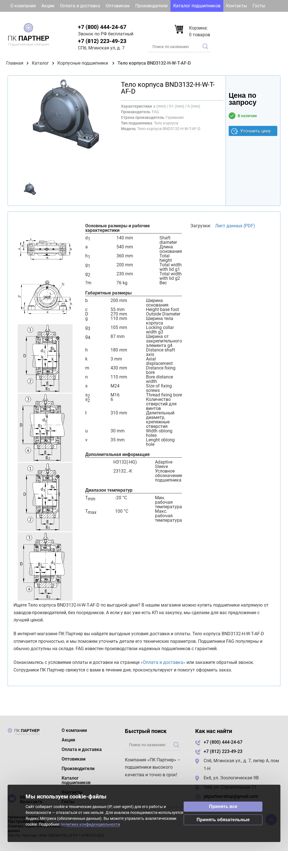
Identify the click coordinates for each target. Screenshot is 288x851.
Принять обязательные (223, 819)
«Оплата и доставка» (163, 662)
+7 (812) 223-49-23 (102, 41)
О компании (23, 5)
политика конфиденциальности (90, 824)
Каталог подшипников (196, 5)
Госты (259, 5)
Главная (14, 63)
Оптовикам (118, 5)
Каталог (40, 63)
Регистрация (264, 17)
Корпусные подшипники (83, 63)
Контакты (236, 5)
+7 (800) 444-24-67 (102, 27)
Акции (47, 5)
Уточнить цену (255, 131)
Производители (151, 5)
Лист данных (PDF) (235, 225)
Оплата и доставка (80, 5)
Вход (233, 17)
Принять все (223, 806)
